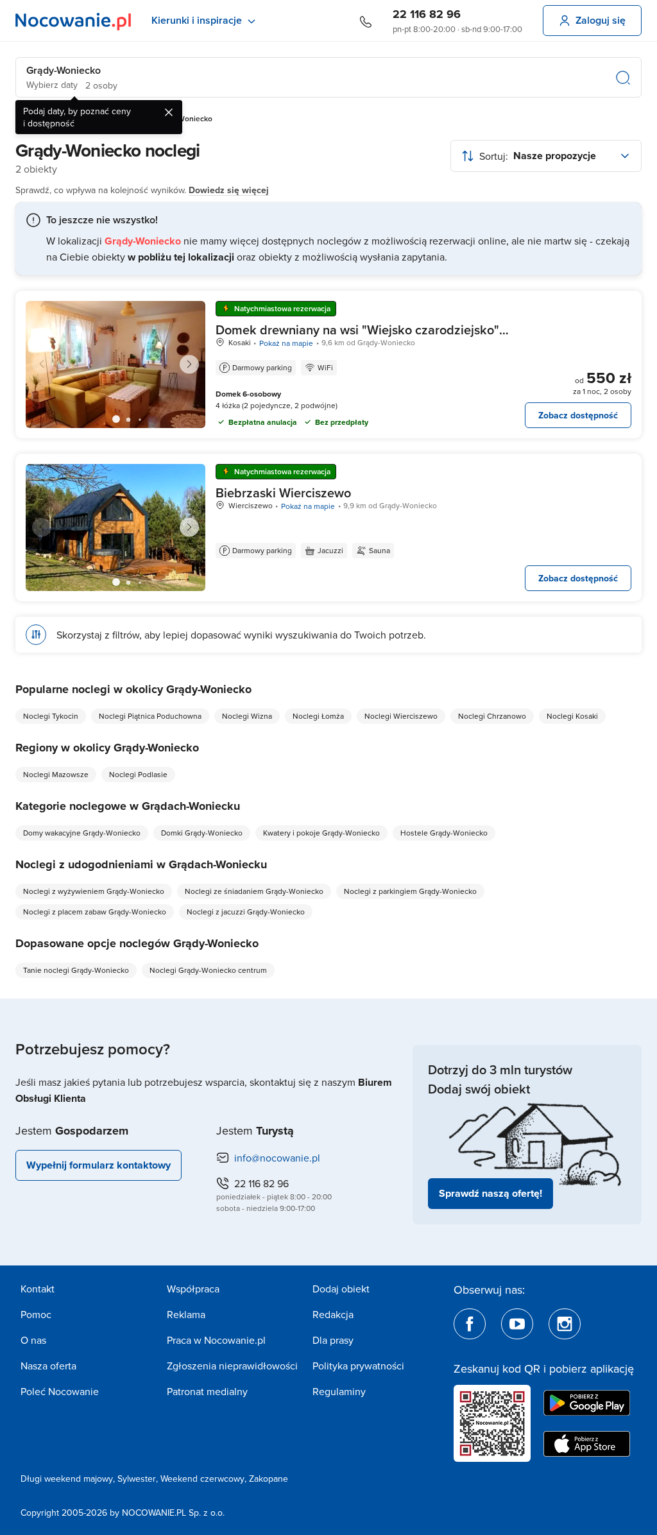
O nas (33, 1340)
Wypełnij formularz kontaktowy (98, 1165)
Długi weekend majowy (67, 1478)
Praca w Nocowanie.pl (216, 1340)
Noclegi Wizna (247, 715)
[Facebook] (470, 1323)
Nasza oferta (48, 1366)
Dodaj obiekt (341, 1289)
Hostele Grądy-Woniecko (444, 832)
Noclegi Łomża (318, 715)
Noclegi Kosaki (572, 715)
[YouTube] (517, 1323)
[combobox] (546, 156)
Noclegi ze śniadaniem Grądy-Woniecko (254, 891)
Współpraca (193, 1289)
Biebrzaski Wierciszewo (283, 492)
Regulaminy (339, 1391)
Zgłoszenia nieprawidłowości (232, 1366)
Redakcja (333, 1314)
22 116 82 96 (427, 14)
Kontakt (38, 1289)
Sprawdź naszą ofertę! (490, 1193)
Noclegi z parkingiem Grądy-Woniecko (410, 891)
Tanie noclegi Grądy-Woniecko (76, 970)
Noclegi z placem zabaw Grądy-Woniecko (94, 911)
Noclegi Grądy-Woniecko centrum (208, 970)
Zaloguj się (601, 20)
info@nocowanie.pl (277, 1158)
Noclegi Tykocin (50, 715)
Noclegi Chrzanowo (492, 715)
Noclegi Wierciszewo (401, 715)
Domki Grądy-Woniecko (202, 832)
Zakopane (268, 1478)
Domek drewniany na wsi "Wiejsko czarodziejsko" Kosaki (357, 337)
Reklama (186, 1314)
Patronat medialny (207, 1391)
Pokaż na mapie (286, 343)
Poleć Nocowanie (60, 1391)
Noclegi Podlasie (138, 774)
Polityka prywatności (358, 1366)
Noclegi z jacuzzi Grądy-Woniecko (246, 911)
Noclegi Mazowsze (56, 774)
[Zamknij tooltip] (169, 112)
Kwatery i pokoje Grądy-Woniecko (321, 832)
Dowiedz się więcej (229, 190)
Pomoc (36, 1314)
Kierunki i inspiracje (196, 20)
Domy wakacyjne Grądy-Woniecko (82, 832)
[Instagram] (565, 1323)
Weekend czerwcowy (202, 1478)
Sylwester (136, 1478)
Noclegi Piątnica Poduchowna (150, 715)
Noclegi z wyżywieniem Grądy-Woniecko (93, 891)
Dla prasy (333, 1340)
